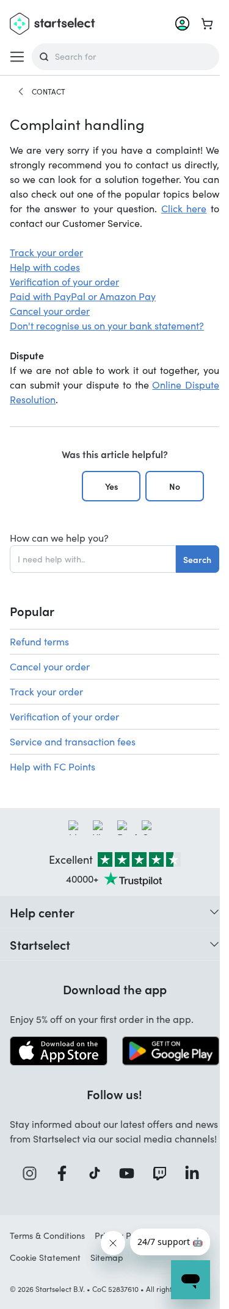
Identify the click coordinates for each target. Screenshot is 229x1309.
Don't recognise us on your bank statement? (107, 325)
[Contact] (20, 91)
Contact (48, 91)
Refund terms (39, 641)
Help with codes (45, 266)
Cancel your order (50, 310)
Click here (184, 208)
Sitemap (106, 1257)
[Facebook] (65, 1173)
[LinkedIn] (196, 1173)
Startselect (40, 944)
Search (197, 559)
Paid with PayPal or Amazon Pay (83, 296)
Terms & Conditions (47, 1235)
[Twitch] (163, 1173)
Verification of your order (64, 281)
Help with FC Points (52, 766)
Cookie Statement (45, 1257)
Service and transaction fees (73, 741)
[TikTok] (98, 1173)
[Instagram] (33, 1173)
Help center (42, 911)
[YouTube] (130, 1173)
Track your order (46, 252)
